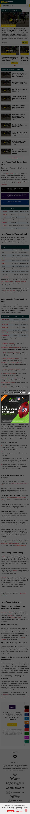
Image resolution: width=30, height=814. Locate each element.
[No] (28, 808)
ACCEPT (10, 811)
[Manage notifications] (26, 810)
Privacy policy (19, 811)
